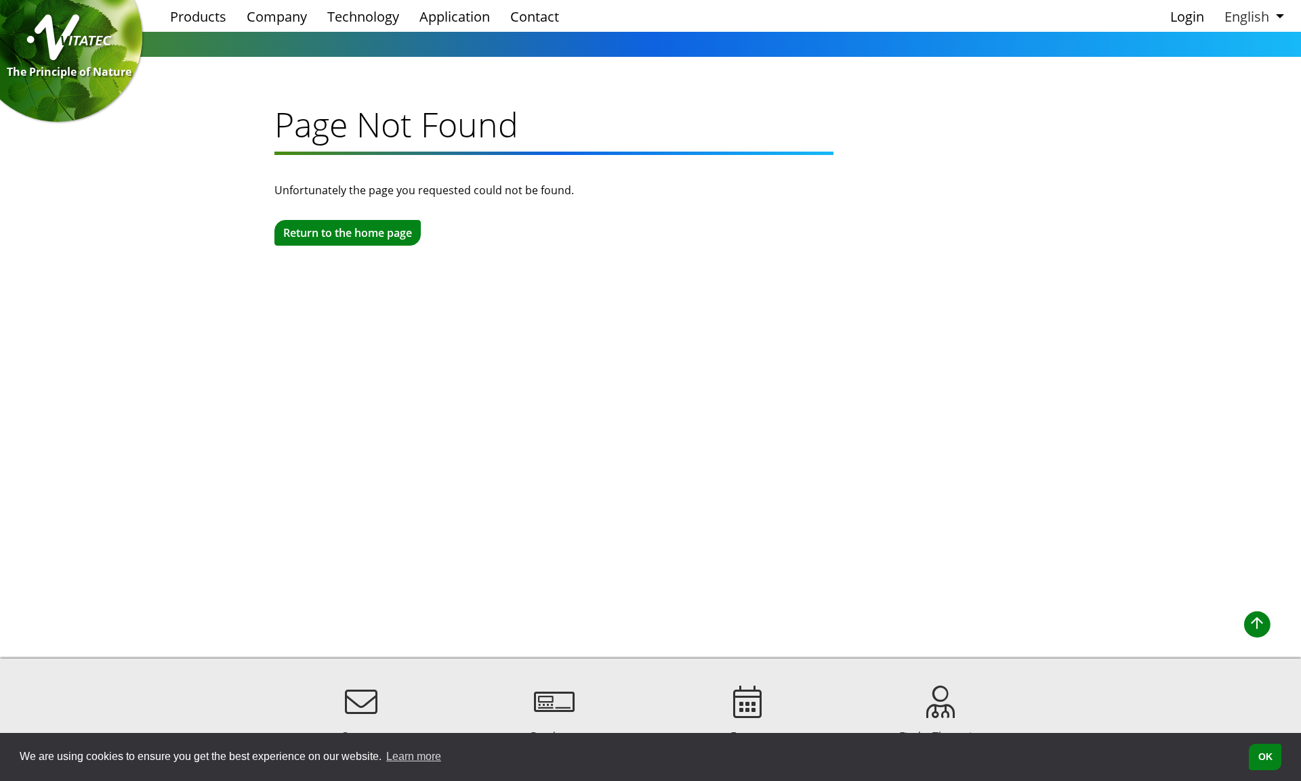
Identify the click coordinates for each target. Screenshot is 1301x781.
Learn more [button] (413, 756)
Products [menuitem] (198, 16)
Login (1187, 16)
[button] (1252, 16)
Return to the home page (347, 232)
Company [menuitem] (277, 16)
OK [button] (1265, 756)
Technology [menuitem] (363, 16)
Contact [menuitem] (534, 16)
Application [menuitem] (454, 16)
